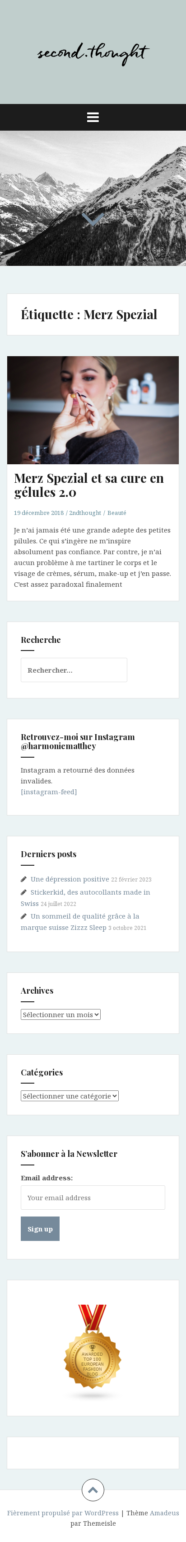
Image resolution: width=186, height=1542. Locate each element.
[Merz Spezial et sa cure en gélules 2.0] (99, 421)
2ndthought (85, 513)
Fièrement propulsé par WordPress (63, 1513)
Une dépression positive (70, 878)
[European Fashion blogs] (93, 1353)
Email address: (47, 1177)
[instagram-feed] (49, 791)
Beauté (116, 513)
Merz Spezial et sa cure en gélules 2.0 (89, 484)
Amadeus (164, 1513)
